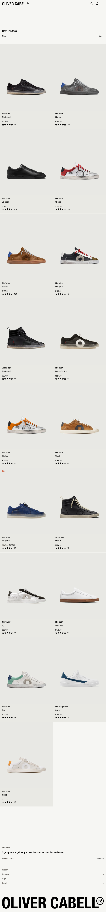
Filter (4, 36)
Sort (101, 36)
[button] (92, 3)
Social (4, 883)
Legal (4, 879)
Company (5, 874)
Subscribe (100, 859)
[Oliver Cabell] (15, 3)
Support (5, 870)
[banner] (53, 4)
